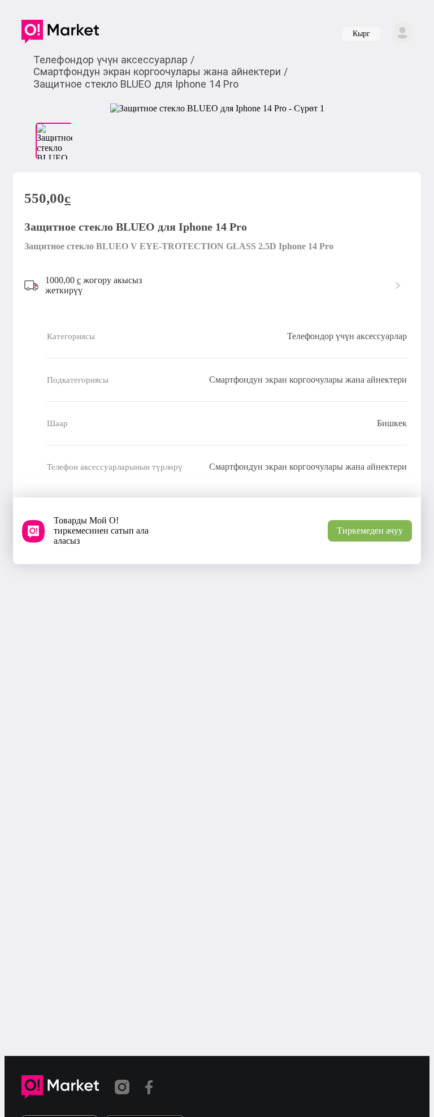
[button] (60, 34)
